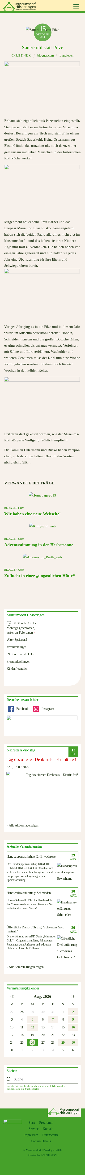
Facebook (22, 709)
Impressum (31, 1135)
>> (73, 996)
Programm (46, 1122)
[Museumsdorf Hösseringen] (20, 9)
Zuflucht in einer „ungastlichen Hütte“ (39, 575)
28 (21, 1012)
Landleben (66, 55)
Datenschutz (50, 1135)
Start (32, 1122)
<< (11, 996)
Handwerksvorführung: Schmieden (29, 893)
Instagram (47, 709)
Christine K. (22, 55)
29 (62, 1042)
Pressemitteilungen (18, 661)
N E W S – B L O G (20, 654)
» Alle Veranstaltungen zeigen (25, 967)
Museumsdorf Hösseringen (40, 1150)
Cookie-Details (41, 1141)
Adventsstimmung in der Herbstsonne (38, 544)
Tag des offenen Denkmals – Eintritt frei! (41, 759)
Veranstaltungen (16, 647)
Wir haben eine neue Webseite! (32, 513)
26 (32, 1042)
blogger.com (45, 55)
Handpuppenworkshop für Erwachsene (31, 856)
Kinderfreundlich (17, 668)
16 (73, 1027)
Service (33, 1129)
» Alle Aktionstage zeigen (22, 825)
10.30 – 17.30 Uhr (24, 623)
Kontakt (48, 1129)
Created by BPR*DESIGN (42, 1155)
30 (73, 1042)
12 (32, 1027)
